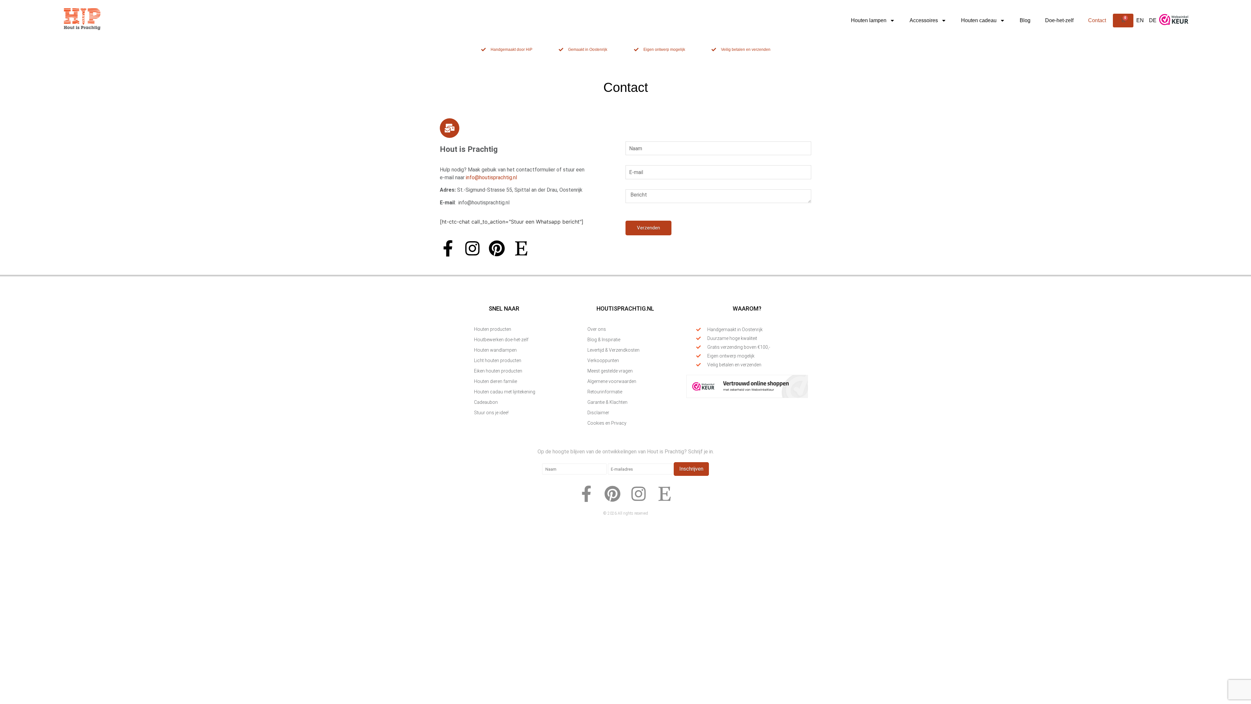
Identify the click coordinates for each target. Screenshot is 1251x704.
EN (1140, 20)
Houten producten (492, 329)
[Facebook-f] (448, 248)
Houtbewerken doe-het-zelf (501, 339)
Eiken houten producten (498, 371)
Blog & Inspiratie (603, 339)
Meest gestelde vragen (610, 371)
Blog (1025, 20)
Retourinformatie (604, 391)
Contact (1097, 20)
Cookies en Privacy (606, 423)
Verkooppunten (603, 360)
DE (1153, 20)
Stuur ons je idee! (491, 412)
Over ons (596, 329)
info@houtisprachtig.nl (491, 177)
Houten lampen (868, 20)
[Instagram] (472, 248)
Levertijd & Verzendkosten (613, 350)
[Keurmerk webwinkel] (1173, 27)
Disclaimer (598, 412)
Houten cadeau (979, 20)
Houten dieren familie (495, 381)
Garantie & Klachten (607, 402)
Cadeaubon (486, 402)
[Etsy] (521, 248)
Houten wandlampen (495, 350)
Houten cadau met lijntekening (504, 391)
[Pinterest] (497, 248)
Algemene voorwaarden (611, 381)
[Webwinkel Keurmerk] (747, 396)
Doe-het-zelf (1059, 20)
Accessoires (924, 20)
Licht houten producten (497, 360)
